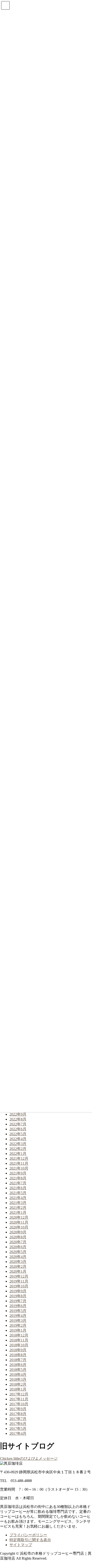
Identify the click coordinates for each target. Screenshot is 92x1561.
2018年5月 (17, 1370)
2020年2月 (17, 1266)
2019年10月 (18, 1286)
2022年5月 (17, 1134)
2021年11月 (18, 1163)
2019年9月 (17, 1291)
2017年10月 (18, 1404)
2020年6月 (17, 1247)
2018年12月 (18, 1335)
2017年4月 (17, 1433)
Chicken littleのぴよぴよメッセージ (29, 1458)
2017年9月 (17, 1409)
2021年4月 (17, 1198)
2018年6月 (17, 1365)
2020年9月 (17, 1232)
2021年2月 (17, 1208)
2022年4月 (17, 1139)
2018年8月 (17, 1355)
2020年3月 (17, 1262)
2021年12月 (18, 1158)
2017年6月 (17, 1424)
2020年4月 (17, 1257)
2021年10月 (18, 1168)
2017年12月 (18, 1394)
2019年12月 (18, 1276)
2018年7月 (17, 1360)
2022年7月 (17, 1124)
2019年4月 (17, 1316)
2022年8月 (17, 1119)
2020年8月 (17, 1237)
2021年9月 (17, 1173)
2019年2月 (17, 1325)
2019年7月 (17, 1301)
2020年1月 (17, 1271)
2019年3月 (17, 1321)
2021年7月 (17, 1183)
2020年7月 (17, 1242)
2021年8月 (17, 1178)
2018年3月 (17, 1379)
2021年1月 (17, 1212)
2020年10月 (18, 1227)
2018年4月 (17, 1375)
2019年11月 (18, 1281)
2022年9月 (17, 1114)
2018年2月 (17, 1384)
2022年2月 (17, 1149)
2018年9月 (17, 1350)
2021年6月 (17, 1188)
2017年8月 (17, 1414)
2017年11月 (18, 1399)
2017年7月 (17, 1419)
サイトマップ (20, 1545)
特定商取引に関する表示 (30, 1540)
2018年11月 (18, 1340)
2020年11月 (18, 1222)
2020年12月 (18, 1217)
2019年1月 (17, 1330)
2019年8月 (17, 1296)
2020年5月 (17, 1252)
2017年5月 (17, 1429)
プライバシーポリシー (28, 1535)
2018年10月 (18, 1345)
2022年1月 (17, 1154)
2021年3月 (17, 1203)
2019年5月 (17, 1311)
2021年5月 (17, 1193)
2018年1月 (17, 1389)
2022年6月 (17, 1129)
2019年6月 (17, 1306)
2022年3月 (17, 1144)
